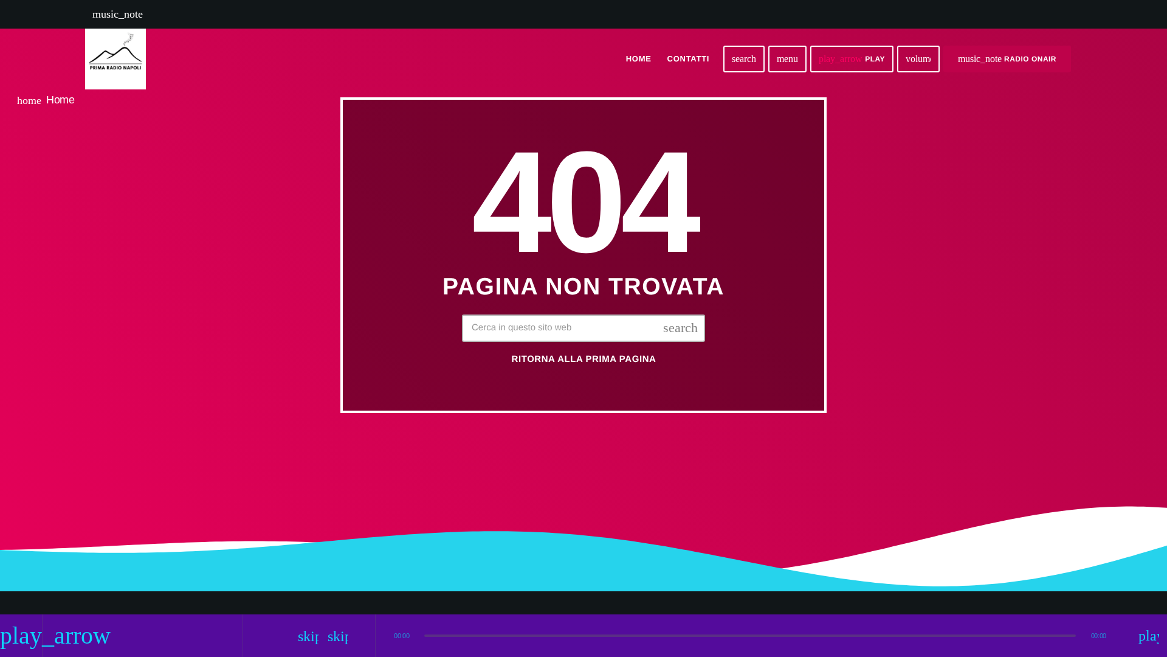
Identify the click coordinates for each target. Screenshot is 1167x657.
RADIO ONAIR (1007, 59)
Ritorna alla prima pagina (584, 359)
